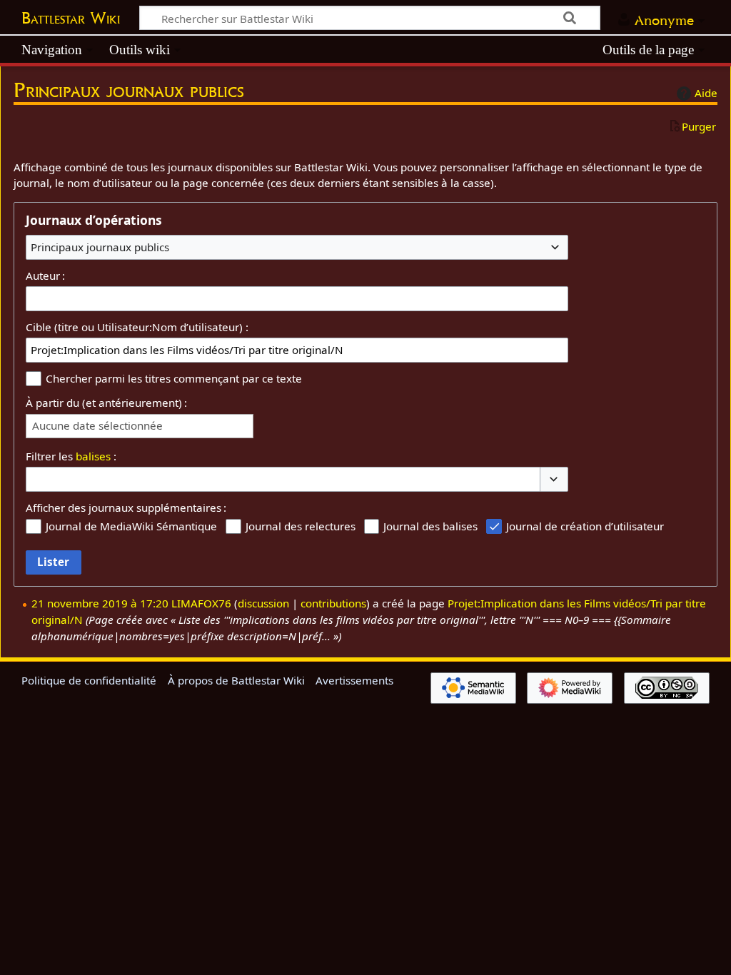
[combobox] (297, 247)
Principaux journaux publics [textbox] (100, 247)
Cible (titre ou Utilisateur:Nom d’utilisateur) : (137, 327)
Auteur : (45, 275)
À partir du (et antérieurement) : (106, 402)
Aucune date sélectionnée (97, 426)
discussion (263, 603)
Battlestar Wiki (70, 18)
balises (93, 456)
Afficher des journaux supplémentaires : (126, 507)
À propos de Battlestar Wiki (236, 680)
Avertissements (354, 680)
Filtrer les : (71, 456)
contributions (333, 603)
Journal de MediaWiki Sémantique (131, 526)
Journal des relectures (301, 526)
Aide (706, 93)
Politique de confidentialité (88, 680)
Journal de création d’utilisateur (585, 526)
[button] (554, 479)
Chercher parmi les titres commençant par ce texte (174, 378)
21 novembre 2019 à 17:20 (99, 603)
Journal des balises (430, 526)
